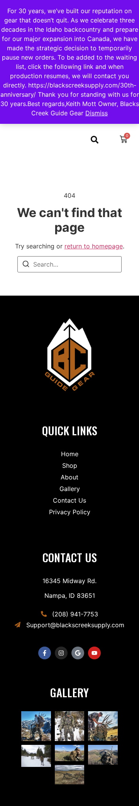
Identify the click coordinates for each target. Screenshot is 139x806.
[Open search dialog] (94, 141)
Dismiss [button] (96, 113)
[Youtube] (94, 653)
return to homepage (93, 246)
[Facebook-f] (44, 653)
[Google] (77, 653)
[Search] (26, 265)
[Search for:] (69, 264)
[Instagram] (61, 653)
